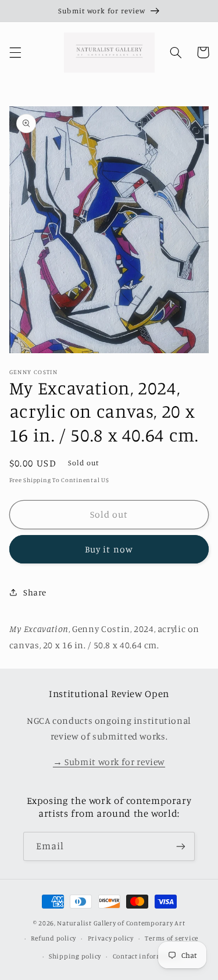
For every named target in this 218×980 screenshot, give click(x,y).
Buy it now (109, 549)
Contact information (147, 956)
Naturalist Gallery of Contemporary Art (121, 923)
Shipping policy (75, 956)
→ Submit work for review (109, 761)
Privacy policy (111, 938)
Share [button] (35, 592)
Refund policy (53, 938)
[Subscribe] (180, 846)
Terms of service (171, 938)
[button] (15, 52)
